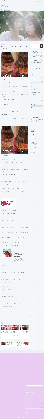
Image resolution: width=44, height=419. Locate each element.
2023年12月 (33, 130)
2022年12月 (33, 138)
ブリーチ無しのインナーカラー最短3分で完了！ (37, 53)
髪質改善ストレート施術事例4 (37, 59)
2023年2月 (33, 135)
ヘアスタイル (37, 86)
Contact (3, 0)
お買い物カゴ (4, 4)
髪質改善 (37, 100)
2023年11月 (33, 131)
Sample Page (4, 2)
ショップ (3, 5)
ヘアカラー (2, 44)
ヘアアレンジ (37, 81)
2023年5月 (33, 134)
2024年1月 (33, 129)
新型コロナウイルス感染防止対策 (37, 93)
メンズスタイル (37, 89)
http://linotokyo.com (5, 310)
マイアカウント (4, 8)
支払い (2, 9)
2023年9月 (33, 133)
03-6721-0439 (4, 299)
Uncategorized (37, 78)
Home (2, 1)
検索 (31, 43)
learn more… (39, 123)
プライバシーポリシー (6, 6)
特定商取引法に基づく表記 (7, 10)
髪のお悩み (37, 97)
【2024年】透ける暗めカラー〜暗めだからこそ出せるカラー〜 (37, 56)
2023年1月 (33, 136)
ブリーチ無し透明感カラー (36, 62)
